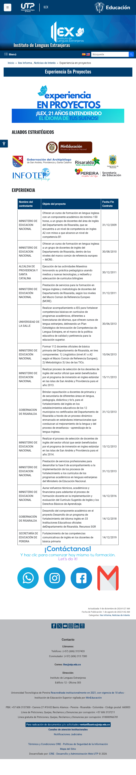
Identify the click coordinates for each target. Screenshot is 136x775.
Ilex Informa (25, 63)
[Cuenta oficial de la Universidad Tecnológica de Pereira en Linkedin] (76, 625)
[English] (88, 54)
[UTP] (28, 7)
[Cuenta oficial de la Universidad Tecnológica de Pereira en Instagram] (70, 625)
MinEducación (94, 697)
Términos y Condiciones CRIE (44, 744)
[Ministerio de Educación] (100, 7)
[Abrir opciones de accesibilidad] (4, 143)
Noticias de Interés (45, 63)
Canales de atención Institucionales (68, 729)
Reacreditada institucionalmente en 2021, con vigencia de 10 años (87, 692)
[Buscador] (131, 54)
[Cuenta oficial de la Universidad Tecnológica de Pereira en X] (59, 625)
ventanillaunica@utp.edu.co (94, 724)
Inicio (11, 63)
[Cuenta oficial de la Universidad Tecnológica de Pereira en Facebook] (53, 625)
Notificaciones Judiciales (68, 734)
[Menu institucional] (7, 7)
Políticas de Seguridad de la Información (85, 744)
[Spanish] (84, 54)
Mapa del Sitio (68, 748)
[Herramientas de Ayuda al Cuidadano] (82, 625)
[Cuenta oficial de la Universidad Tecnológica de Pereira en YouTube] (65, 625)
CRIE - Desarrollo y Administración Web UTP (73, 753)
